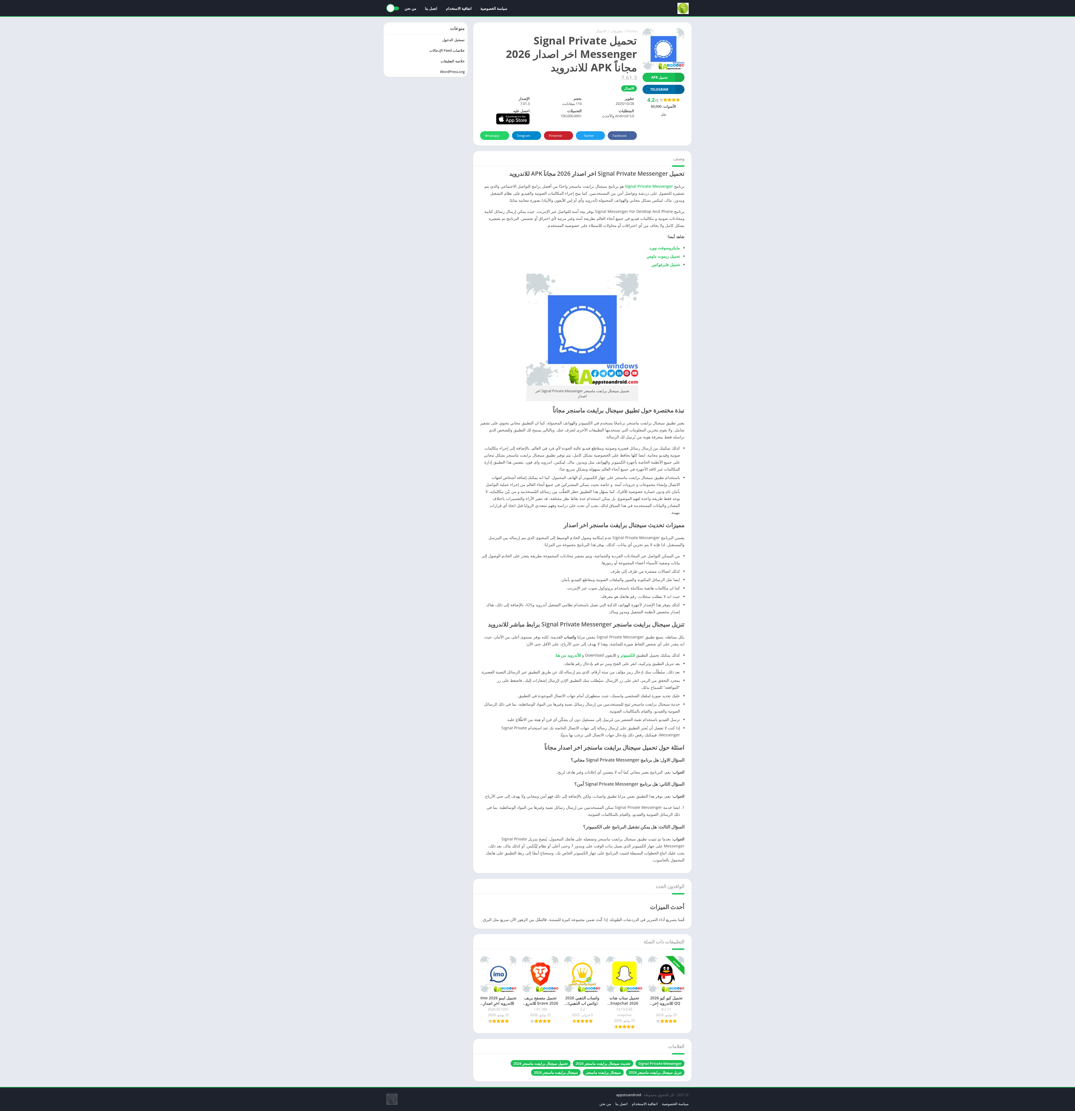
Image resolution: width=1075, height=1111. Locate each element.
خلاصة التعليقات (453, 61)
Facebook (620, 135)
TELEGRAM (659, 89)
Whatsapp (492, 135)
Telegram (523, 135)
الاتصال (600, 31)
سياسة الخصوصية (493, 8)
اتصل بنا (431, 8)
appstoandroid (628, 1094)
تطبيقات (616, 31)
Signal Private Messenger (660, 1063)
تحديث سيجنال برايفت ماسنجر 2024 (603, 1063)
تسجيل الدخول (453, 39)
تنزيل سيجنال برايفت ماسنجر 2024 (655, 1072)
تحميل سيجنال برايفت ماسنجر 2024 (540, 1063)
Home (632, 31)
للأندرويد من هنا (568, 655)
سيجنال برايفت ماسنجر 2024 (556, 1072)
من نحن (410, 8)
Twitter (589, 135)
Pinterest (555, 135)
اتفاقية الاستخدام (459, 8)
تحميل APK (659, 77)
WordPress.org (452, 71)
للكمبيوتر (627, 655)
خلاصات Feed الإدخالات (447, 50)
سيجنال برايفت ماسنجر (603, 1072)
